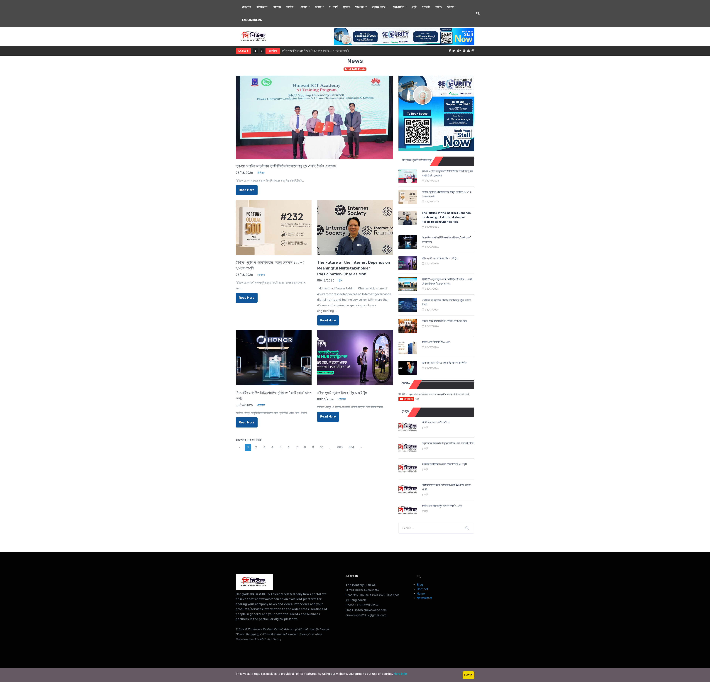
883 (340, 447)
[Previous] (255, 50)
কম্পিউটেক (261, 7)
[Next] (262, 50)
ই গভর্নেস (426, 7)
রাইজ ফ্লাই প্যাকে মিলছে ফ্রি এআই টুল (342, 392)
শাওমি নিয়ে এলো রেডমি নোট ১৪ (436, 422)
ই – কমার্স (333, 7)
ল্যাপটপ (289, 7)
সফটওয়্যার (360, 7)
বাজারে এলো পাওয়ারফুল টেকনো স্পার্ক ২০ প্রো (442, 506)
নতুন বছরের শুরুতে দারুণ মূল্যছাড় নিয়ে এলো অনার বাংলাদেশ (448, 443)
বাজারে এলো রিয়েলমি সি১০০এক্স (436, 342)
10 (321, 447)
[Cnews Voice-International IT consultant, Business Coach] (254, 582)
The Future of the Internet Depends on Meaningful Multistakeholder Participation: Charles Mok (345, 50)
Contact (422, 589)
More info (400, 674)
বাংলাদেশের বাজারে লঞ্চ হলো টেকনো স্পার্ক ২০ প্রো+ (445, 464)
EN (271, 50)
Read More (246, 190)
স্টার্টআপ (450, 7)
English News (252, 20)
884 (351, 447)
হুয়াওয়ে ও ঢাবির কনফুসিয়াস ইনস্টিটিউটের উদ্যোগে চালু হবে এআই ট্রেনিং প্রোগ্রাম (286, 166)
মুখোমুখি (346, 7)
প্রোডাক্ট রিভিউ (379, 7)
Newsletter (424, 598)
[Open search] (478, 13)
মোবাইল (304, 7)
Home (421, 593)
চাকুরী (414, 7)
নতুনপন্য (277, 7)
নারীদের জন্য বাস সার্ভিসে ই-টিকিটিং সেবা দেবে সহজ (444, 321)
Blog (420, 584)
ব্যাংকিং (438, 7)
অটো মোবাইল (399, 7)
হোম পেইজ (246, 7)
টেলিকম (318, 7)
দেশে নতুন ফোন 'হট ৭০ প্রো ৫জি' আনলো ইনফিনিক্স (444, 362)
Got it (468, 675)
